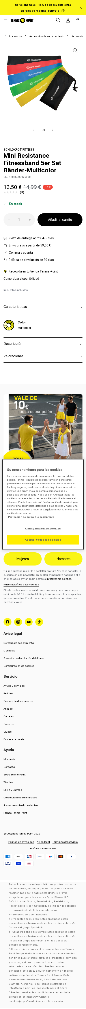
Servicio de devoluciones (18, 701)
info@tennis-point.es (59, 578)
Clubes (7, 731)
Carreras (9, 716)
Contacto (9, 766)
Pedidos (8, 693)
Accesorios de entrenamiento (46, 36)
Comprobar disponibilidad (21, 278)
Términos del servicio (65, 841)
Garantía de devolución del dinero (24, 658)
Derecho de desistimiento (19, 642)
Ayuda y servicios (14, 685)
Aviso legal (43, 841)
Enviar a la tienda (14, 739)
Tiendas (8, 782)
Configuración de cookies (19, 665)
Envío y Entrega (13, 789)
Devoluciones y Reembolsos (20, 797)
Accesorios (15, 36)
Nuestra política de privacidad (21, 584)
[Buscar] (58, 20)
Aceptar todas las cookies (43, 539)
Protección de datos (21, 516)
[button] (6, 20)
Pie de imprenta (44, 516)
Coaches (9, 724)
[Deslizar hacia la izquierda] (33, 129)
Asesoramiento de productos (21, 805)
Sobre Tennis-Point (15, 774)
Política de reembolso (43, 848)
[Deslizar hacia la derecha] (53, 129)
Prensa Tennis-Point (15, 812)
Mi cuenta (9, 759)
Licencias (9, 650)
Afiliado (8, 708)
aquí (47, 509)
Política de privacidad (21, 841)
